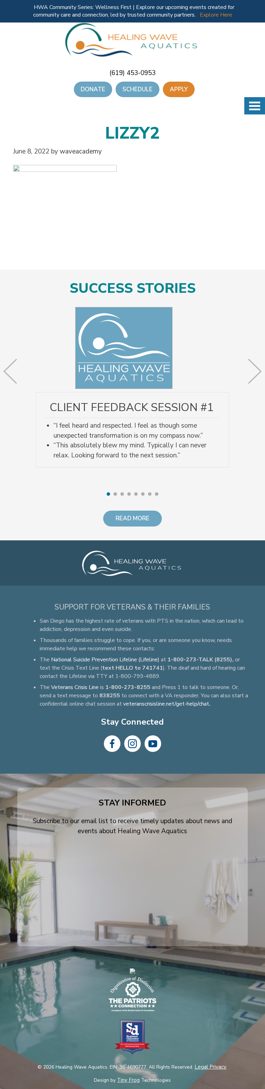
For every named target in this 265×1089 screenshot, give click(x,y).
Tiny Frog (128, 1080)
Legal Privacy (210, 1066)
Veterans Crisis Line (75, 687)
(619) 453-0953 (132, 72)
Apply (179, 89)
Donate (93, 89)
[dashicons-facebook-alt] (112, 743)
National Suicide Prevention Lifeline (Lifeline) (105, 659)
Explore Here (216, 15)
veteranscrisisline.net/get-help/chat (166, 704)
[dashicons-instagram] (132, 743)
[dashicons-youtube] (153, 743)
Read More (132, 518)
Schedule (137, 89)
